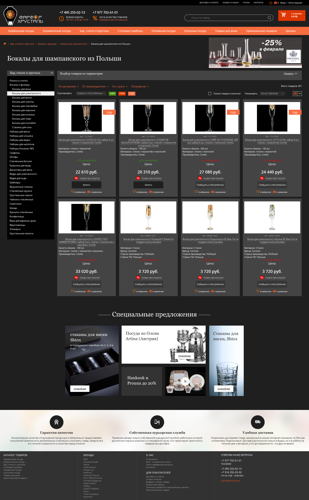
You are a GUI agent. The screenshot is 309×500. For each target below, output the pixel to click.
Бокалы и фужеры (47, 43)
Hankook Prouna (91, 475)
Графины (15, 152)
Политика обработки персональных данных (167, 487)
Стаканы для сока (21, 127)
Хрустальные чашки (21, 195)
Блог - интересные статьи (158, 462)
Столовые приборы (130, 31)
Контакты (258, 2)
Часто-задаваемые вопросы (159, 464)
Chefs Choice (89, 467)
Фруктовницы (17, 225)
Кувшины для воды (20, 165)
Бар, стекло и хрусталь (94, 31)
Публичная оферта (155, 484)
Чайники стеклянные (21, 199)
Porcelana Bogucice (92, 480)
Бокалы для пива (21, 118)
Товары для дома (226, 31)
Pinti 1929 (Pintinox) (93, 478)
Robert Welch (90, 483)
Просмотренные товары (157, 490)
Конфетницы (17, 216)
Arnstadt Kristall (91, 462)
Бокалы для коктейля (24, 123)
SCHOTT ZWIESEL (91, 488)
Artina (86, 464)
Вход (282, 2)
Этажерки (15, 229)
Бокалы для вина (21, 89)
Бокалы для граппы (23, 101)
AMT (86, 459)
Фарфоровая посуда (21, 31)
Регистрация (295, 2)
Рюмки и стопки (19, 80)
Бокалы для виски (22, 97)
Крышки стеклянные (21, 212)
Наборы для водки (20, 140)
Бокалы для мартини (23, 110)
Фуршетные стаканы (21, 186)
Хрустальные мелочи (21, 233)
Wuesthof (88, 496)
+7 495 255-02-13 (231, 468)
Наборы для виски (20, 131)
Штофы (14, 157)
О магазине (151, 459)
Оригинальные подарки (261, 31)
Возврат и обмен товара (158, 482)
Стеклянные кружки (21, 190)
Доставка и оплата (209, 2)
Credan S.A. (89, 470)
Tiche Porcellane (91, 494)
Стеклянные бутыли (21, 161)
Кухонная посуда (195, 31)
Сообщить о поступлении (210, 184)
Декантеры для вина (21, 169)
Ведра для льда (18, 178)
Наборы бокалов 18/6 (22, 148)
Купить (86, 184)
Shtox (86, 491)
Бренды (291, 31)
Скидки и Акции (231, 2)
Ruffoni (87, 486)
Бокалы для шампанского (73, 43)
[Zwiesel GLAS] (255, 52)
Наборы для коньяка (21, 135)
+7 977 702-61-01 (231, 460)
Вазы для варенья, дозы (23, 220)
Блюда (13, 208)
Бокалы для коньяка (23, 114)
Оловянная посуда (163, 31)
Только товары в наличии (227, 93)
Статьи (246, 2)
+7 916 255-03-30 (231, 472)
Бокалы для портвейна (24, 106)
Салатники (15, 203)
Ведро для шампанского (23, 173)
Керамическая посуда (57, 31)
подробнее (80, 388)
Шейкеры (15, 182)
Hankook (88, 472)
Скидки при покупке (90, 178)
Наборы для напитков (22, 144)
